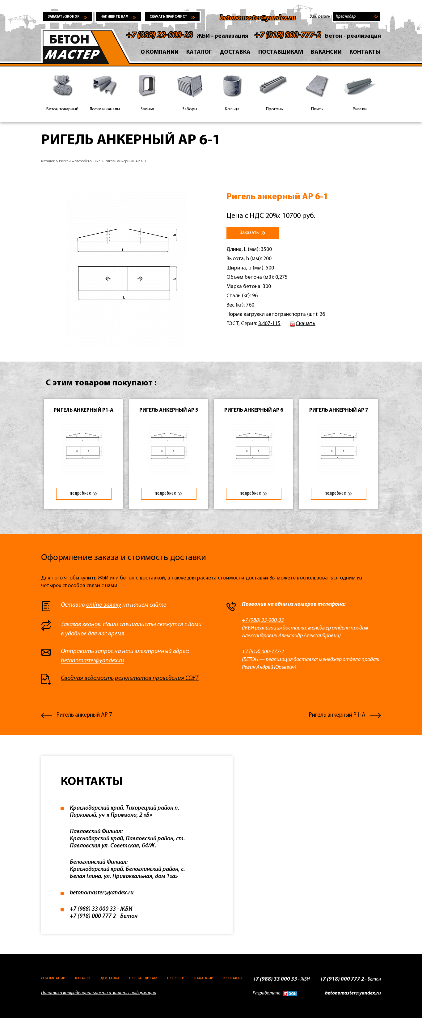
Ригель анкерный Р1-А (337, 715)
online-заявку (103, 605)
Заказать (250, 232)
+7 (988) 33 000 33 (93, 909)
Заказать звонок (63, 17)
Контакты (365, 52)
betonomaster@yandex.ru (257, 18)
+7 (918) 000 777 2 (93, 916)
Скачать (305, 323)
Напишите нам (114, 17)
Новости (176, 978)
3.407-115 (269, 323)
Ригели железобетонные (79, 161)
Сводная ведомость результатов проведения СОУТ (130, 678)
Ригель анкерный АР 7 (84, 715)
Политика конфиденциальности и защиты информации (98, 993)
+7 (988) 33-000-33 (159, 35)
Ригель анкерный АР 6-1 (125, 161)
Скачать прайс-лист (168, 17)
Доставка (235, 52)
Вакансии (326, 52)
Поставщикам (280, 52)
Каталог (199, 52)
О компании (160, 52)
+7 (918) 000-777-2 (288, 35)
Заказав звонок (80, 624)
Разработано (267, 993)
